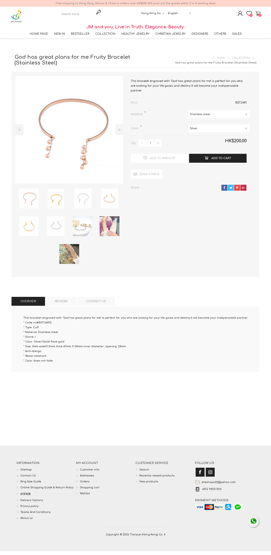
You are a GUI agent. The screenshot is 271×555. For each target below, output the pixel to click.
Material (137, 114)
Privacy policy (29, 506)
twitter (231, 188)
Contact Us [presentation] (96, 301)
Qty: (134, 143)
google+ (243, 188)
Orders (84, 481)
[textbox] (77, 14)
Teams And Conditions (35, 512)
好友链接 (25, 493)
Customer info (89, 469)
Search (144, 469)
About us (26, 518)
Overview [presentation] (28, 301)
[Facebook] (200, 472)
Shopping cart (258, 13)
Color (135, 128)
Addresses (87, 475)
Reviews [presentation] (61, 301)
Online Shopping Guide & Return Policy (46, 487)
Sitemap (26, 469)
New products (148, 481)
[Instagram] (210, 472)
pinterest (237, 188)
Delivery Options (31, 500)
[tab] (28, 301)
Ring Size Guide (30, 481)
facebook (224, 188)
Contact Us (28, 475)
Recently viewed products (157, 475)
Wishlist (85, 493)
